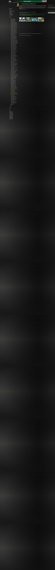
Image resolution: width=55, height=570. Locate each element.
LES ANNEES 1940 (11, 112)
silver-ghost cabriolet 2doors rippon (12, 37)
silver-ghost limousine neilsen (12, 50)
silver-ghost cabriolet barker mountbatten (13, 32)
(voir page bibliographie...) (24, 14)
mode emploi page (11, 118)
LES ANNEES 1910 (11, 14)
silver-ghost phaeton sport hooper (12, 96)
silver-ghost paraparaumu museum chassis (13, 93)
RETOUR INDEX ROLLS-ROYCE (16, 2)
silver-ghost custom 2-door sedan (12, 101)
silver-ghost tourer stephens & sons (12, 47)
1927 (9, 109)
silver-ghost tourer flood (11, 100)
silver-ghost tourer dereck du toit (12, 53)
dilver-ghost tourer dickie (12, 84)
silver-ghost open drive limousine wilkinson (13, 87)
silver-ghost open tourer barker (12, 19)
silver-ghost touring (11, 79)
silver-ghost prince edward (12, 82)
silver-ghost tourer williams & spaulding (13, 56)
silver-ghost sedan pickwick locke (12, 78)
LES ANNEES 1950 (11, 113)
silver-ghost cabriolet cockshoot (12, 52)
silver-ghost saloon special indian (12, 29)
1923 (9, 106)
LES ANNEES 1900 (11, 13)
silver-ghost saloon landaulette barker (13, 102)
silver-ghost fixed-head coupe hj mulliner (13, 43)
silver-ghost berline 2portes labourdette (13, 51)
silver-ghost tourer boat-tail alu (12, 60)
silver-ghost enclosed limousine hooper (13, 64)
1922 (9, 17)
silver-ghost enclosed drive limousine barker (13, 41)
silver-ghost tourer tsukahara (12, 89)
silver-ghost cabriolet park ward (12, 81)
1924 (9, 107)
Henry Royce (10, 11)
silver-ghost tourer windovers (12, 25)
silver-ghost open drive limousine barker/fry (13, 26)
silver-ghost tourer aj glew (12, 103)
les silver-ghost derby (11, 18)
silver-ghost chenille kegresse (12, 20)
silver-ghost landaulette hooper (12, 83)
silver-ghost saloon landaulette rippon (13, 38)
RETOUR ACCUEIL (10, 2)
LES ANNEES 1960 (11, 114)
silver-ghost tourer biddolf (12, 66)
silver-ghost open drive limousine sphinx (13, 46)
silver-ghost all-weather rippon (12, 54)
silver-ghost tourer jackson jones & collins (13, 75)
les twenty (10, 105)
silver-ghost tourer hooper (12, 21)
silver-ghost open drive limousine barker (13, 28)
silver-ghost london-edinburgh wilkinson (13, 23)
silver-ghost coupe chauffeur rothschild (13, 49)
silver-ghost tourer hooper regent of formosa (13, 67)
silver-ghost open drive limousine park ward (13, 94)
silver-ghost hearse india (12, 90)
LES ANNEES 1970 (11, 115)
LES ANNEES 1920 (11, 15)
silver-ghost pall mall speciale (12, 34)
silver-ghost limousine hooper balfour (12, 98)
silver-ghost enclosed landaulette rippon (13, 55)
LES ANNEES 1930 (11, 111)
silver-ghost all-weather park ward (12, 44)
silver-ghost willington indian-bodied (12, 99)
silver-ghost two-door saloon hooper (12, 63)
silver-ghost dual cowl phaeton (12, 31)
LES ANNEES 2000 (11, 117)
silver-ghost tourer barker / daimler (12, 86)
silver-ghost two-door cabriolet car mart (13, 73)
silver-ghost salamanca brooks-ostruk (13, 61)
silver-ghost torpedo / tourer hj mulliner (13, 27)
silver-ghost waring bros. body (12, 35)
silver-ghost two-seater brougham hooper (13, 40)
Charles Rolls (10, 12)
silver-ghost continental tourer (12, 58)
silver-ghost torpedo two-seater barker (13, 97)
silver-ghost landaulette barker (12, 80)
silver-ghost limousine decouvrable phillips (13, 70)
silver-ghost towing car (11, 69)
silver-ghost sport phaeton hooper (12, 57)
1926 (9, 108)
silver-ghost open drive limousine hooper (13, 24)
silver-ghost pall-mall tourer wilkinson (13, 22)
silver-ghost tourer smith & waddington (13, 76)
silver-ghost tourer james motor (12, 72)
